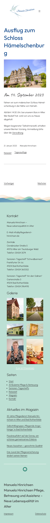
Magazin (13, 395)
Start (11, 381)
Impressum (8, 513)
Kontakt (12, 398)
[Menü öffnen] (39, 11)
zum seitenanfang (25, 368)
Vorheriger (9, 183)
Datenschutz (40, 513)
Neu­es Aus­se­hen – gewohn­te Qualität (24, 445)
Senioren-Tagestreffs (19, 388)
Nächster (42, 183)
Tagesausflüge (20, 152)
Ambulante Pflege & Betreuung (23, 385)
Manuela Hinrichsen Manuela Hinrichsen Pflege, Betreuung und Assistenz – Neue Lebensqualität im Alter (24, 495)
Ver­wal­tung (17, 132)
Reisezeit (8, 153)
